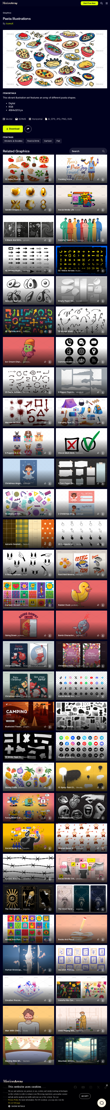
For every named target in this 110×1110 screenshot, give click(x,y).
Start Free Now (89, 3)
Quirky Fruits (11, 787)
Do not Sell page (14, 1103)
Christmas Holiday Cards (17, 666)
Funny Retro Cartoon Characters (20, 818)
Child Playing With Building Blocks (74, 1030)
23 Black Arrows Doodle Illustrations (22, 392)
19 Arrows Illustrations (68, 331)
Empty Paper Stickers (68, 301)
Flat (58, 141)
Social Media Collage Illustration (20, 848)
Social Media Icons (67, 696)
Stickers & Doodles (13, 141)
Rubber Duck (64, 605)
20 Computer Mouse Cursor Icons (74, 544)
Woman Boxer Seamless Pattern (73, 848)
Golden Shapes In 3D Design (18, 210)
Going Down (11, 635)
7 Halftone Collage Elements (71, 818)
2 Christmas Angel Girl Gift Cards (73, 514)
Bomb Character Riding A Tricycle (74, 635)
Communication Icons (68, 362)
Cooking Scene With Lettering (72, 179)
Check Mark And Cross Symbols (73, 453)
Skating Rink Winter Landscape (20, 1061)
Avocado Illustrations (15, 301)
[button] (38, 1106)
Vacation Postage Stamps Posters (74, 970)
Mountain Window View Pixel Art (73, 1061)
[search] (101, 3)
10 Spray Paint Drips (67, 787)
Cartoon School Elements (17, 605)
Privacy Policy (13, 1100)
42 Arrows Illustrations (15, 270)
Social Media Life (66, 210)
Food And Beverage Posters (71, 574)
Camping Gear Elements (69, 422)
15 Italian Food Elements (16, 179)
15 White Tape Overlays (16, 757)
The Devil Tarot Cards (68, 909)
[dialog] (55, 1096)
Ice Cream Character (15, 362)
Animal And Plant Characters (18, 939)
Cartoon (48, 141)
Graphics (7, 13)
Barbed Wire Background (17, 878)
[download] (50, 180)
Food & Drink (33, 141)
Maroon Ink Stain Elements (17, 422)
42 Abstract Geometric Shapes (19, 514)
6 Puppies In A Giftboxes (16, 453)
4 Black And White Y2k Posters (19, 240)
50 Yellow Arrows (66, 270)
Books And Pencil (66, 939)
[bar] (107, 3)
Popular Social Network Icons (72, 757)
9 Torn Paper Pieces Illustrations (73, 483)
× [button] (107, 1085)
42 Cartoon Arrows (14, 331)
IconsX (9, 23)
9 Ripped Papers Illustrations (71, 392)
